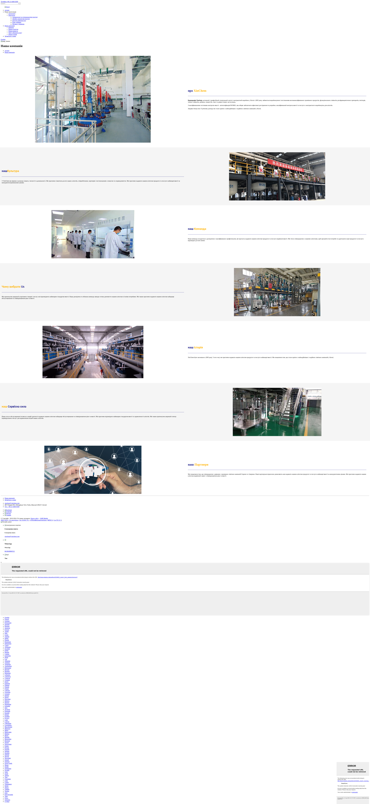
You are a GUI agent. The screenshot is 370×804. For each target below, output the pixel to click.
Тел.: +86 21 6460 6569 (12, 506)
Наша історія (12, 34)
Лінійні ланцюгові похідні (21, 19)
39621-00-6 (4, 520)
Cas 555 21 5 (57, 520)
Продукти (11, 15)
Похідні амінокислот (19, 20)
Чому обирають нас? (15, 33)
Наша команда (13, 31)
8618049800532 (10, 551)
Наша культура (13, 29)
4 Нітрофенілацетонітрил (38, 520)
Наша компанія (10, 26)
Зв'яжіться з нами (10, 36)
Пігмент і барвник (18, 24)
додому (7, 10)
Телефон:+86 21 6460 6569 (9, 1)
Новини (11, 27)
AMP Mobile (44, 518)
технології (11, 13)
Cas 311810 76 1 (24, 520)
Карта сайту (35, 518)
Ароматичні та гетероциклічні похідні (24, 17)
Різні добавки (16, 22)
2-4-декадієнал (13, 520)
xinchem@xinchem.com (12, 503)
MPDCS (50, 520)
